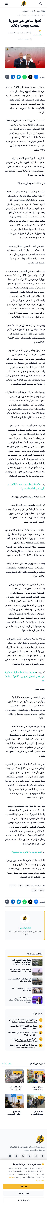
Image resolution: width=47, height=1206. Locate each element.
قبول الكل (23, 1186)
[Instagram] (35, 1155)
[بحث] (40, 3)
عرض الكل (7, 1063)
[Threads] (29, 1155)
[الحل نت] (23, 4)
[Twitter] (22, 1155)
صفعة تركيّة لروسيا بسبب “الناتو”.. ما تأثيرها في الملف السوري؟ (26, 486)
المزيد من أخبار (37, 1063)
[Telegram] (19, 77)
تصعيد (13, 885)
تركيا (20, 885)
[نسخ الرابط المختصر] (7, 77)
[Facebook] (36, 77)
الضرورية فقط (23, 1193)
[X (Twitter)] (30, 77)
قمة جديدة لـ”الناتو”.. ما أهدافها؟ (26, 851)
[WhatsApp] (24, 77)
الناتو (27, 885)
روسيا (41, 890)
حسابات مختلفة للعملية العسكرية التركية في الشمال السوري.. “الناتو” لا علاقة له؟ (25, 676)
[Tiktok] (16, 1155)
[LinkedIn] (13, 77)
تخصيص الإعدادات (23, 1200)
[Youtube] (9, 1155)
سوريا (34, 890)
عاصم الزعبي (25, 927)
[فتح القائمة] (6, 3)
